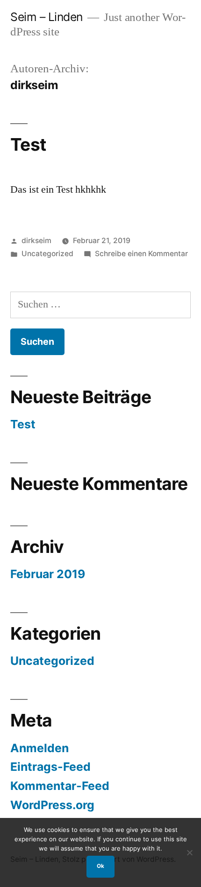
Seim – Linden (46, 17)
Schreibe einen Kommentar (141, 253)
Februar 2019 (47, 574)
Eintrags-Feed (50, 767)
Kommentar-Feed (59, 786)
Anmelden (39, 748)
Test (28, 144)
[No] (189, 852)
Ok (100, 866)
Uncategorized (47, 253)
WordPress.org (52, 805)
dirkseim (36, 240)
